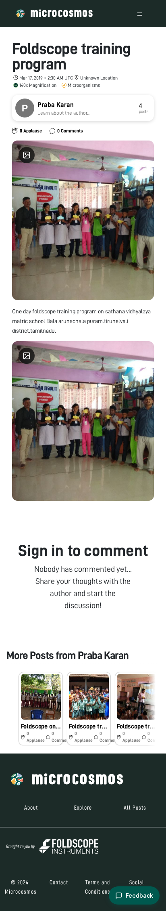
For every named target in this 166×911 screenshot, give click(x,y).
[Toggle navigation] (139, 13)
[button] (40, 708)
